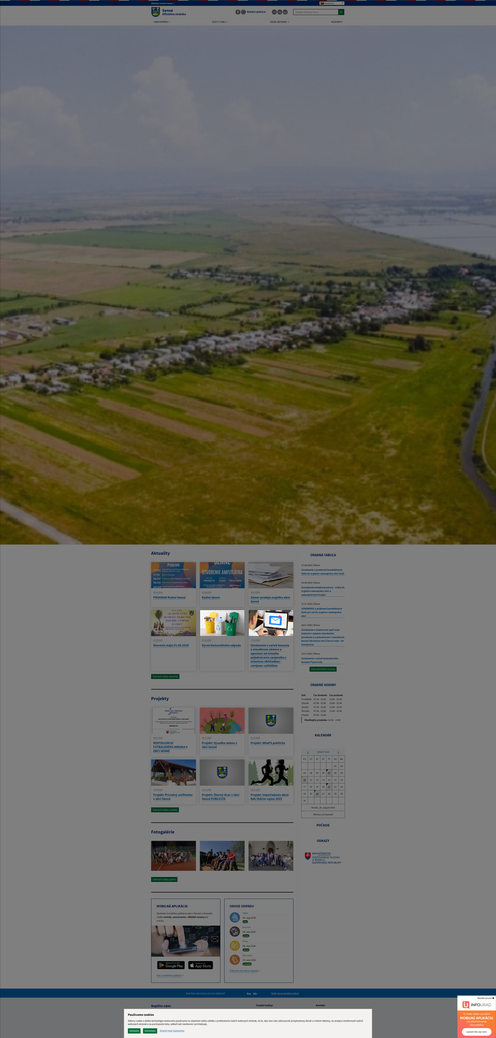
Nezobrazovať (485, 998)
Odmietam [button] (150, 1030)
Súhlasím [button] (134, 1030)
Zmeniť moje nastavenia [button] (172, 1030)
